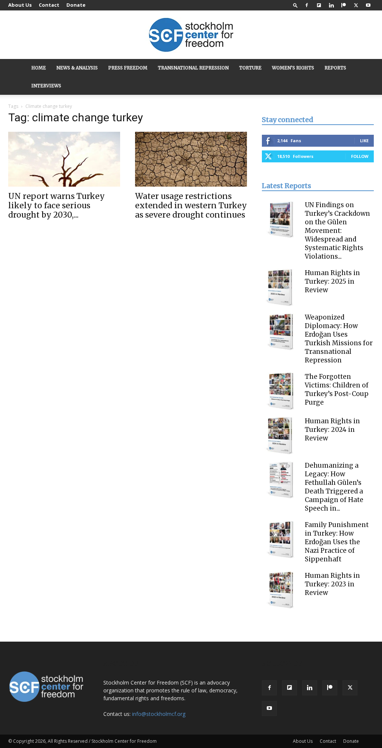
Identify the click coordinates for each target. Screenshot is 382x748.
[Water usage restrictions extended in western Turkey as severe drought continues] (191, 159)
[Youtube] (368, 5)
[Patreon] (343, 5)
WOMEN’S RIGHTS (293, 68)
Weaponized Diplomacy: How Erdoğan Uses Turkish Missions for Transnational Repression (339, 338)
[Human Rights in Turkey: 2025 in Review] (280, 287)
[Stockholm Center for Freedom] (191, 35)
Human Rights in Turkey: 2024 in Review (332, 429)
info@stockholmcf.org (158, 713)
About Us (20, 4)
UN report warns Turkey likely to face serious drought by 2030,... (56, 205)
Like (364, 140)
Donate (75, 4)
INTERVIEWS (46, 85)
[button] (295, 5)
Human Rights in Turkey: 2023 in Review (332, 584)
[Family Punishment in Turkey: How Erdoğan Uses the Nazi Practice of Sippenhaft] (280, 539)
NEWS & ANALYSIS (77, 68)
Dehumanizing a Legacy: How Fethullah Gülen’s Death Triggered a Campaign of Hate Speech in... (334, 486)
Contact (49, 4)
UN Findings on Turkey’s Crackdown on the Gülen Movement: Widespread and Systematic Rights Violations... (337, 231)
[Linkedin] (331, 5)
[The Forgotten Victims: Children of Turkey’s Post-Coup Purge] (280, 391)
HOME (38, 68)
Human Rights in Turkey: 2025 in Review (332, 281)
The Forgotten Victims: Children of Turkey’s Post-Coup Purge (337, 389)
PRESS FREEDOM (127, 68)
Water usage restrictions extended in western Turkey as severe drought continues (191, 205)
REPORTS (335, 68)
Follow (360, 156)
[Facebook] (306, 5)
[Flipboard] (319, 5)
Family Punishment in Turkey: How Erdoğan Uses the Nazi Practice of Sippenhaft (337, 542)
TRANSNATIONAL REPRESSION (193, 68)
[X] (355, 5)
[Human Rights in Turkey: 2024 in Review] (280, 435)
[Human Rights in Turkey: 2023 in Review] (280, 590)
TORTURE (250, 68)
